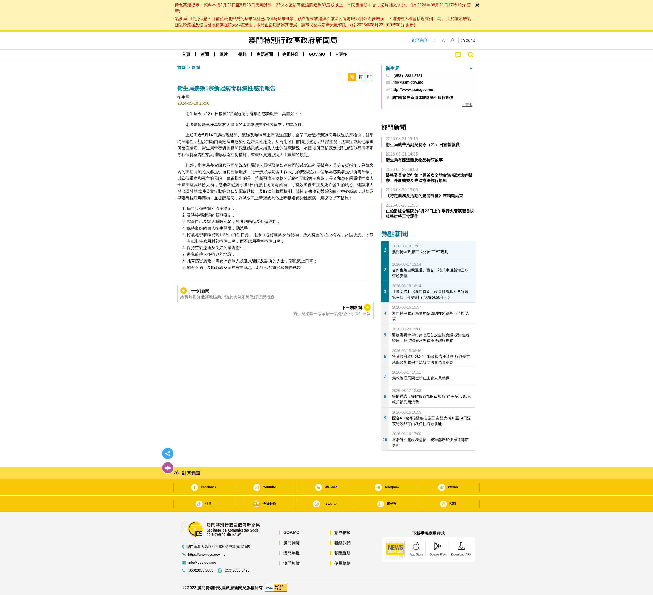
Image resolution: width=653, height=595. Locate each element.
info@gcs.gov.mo (202, 562)
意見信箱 (342, 532)
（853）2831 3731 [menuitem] (406, 76)
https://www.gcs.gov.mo (207, 554)
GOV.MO (291, 532)
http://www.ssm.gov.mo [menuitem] (412, 89)
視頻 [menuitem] (242, 54)
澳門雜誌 (291, 543)
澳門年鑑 (291, 553)
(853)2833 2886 (200, 570)
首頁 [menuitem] (186, 54)
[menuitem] (205, 54)
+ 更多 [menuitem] (467, 105)
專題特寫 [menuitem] (290, 54)
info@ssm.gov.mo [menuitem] (407, 82)
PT (369, 77)
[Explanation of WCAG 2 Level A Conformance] (276, 587)
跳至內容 (420, 40)
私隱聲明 (342, 553)
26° (470, 41)
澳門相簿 (291, 563)
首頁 (181, 67)
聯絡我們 (342, 543)
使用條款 (342, 563)
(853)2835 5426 (237, 570)
